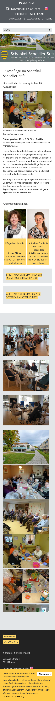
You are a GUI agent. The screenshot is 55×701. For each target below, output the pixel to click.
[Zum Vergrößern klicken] (26, 340)
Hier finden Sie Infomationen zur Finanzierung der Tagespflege (24, 276)
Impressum (10, 636)
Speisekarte (21, 14)
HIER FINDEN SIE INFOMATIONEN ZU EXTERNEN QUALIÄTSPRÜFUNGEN (23, 295)
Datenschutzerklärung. (14, 696)
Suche (48, 19)
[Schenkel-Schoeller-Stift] (46, 8)
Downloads (15, 19)
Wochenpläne (37, 14)
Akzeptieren (45, 674)
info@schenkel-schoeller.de (25, 9)
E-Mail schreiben (14, 263)
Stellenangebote (33, 19)
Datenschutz (11, 642)
